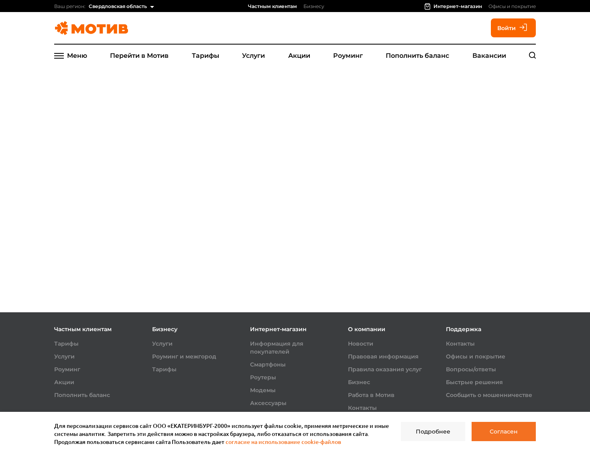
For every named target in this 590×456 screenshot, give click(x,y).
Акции (299, 55)
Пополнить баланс (417, 55)
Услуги (253, 55)
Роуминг (348, 55)
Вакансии (489, 55)
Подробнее (433, 431)
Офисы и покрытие (512, 6)
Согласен (504, 431)
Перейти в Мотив (139, 55)
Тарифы (205, 55)
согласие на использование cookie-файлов (283, 442)
